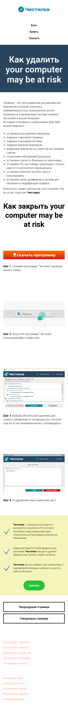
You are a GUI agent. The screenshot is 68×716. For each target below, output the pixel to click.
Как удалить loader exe (17, 652)
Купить (34, 31)
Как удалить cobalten (16, 642)
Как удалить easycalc (16, 647)
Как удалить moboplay (17, 658)
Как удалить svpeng (15, 663)
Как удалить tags (13, 699)
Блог (34, 25)
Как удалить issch (14, 683)
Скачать (34, 38)
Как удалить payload (15, 694)
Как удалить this (13, 678)
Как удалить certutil (14, 688)
